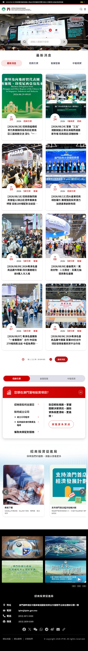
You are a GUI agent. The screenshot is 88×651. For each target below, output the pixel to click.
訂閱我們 (29, 639)
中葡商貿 (77, 63)
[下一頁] (51, 359)
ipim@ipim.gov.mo (27, 610)
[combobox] (44, 42)
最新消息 (11, 63)
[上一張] (5, 492)
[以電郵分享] (58, 629)
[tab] (16, 378)
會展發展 (55, 63)
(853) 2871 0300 (25, 615)
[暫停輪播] (79, 586)
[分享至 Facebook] (24, 629)
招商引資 (33, 63)
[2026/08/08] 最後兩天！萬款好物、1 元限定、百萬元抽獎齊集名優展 (27, 2)
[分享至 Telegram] (46, 629)
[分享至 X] (29, 629)
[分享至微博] (52, 629)
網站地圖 (7, 639)
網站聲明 (18, 639)
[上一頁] (23, 359)
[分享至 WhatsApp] (41, 629)
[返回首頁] (6, 9)
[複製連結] (64, 629)
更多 (81, 2)
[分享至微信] (35, 629)
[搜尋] (81, 9)
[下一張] (82, 492)
